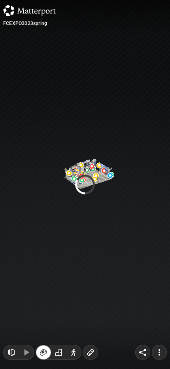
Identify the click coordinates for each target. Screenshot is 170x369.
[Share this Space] (142, 352)
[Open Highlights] (11, 352)
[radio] (43, 352)
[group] (58, 352)
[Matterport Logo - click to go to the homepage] (29, 10)
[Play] (26, 352)
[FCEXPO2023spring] (85, 184)
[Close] (144, 67)
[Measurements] (90, 352)
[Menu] (159, 352)
